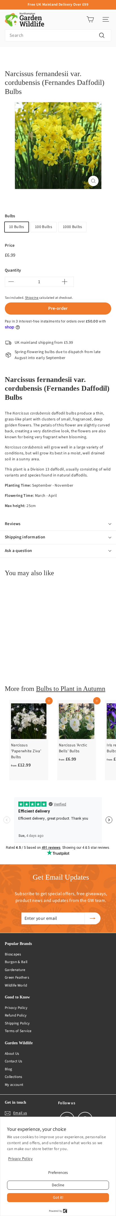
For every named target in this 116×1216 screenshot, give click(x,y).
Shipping (32, 297)
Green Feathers (17, 977)
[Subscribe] (93, 918)
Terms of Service (18, 1031)
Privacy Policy (16, 1007)
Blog (8, 1069)
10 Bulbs (16, 227)
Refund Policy (16, 1015)
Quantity (13, 270)
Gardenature (15, 969)
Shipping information (25, 537)
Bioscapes (13, 954)
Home (9, 55)
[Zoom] (93, 181)
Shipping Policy (17, 1023)
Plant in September (37, 55)
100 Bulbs (43, 227)
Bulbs (10, 216)
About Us (12, 1053)
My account (14, 1084)
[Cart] (90, 19)
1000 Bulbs (72, 227)
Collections (13, 1076)
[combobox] (58, 35)
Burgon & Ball (16, 961)
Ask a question (18, 551)
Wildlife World (16, 985)
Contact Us (13, 1061)
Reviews (13, 524)
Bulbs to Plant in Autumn (70, 688)
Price (10, 245)
